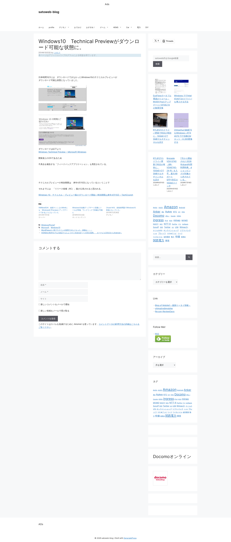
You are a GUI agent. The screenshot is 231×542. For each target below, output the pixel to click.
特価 (177, 236)
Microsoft (45, 227)
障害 (167, 240)
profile (51, 27)
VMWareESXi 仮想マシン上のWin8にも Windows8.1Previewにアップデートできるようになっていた (53, 210)
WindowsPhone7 (48, 225)
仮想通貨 (167, 237)
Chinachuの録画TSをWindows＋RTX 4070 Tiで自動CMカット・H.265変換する (183, 136)
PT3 (179, 224)
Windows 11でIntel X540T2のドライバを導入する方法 (183, 98)
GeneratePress (130, 538)
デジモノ (62, 27)
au (163, 211)
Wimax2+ (184, 227)
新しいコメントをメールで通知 (55, 304)
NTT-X (167, 224)
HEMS (115, 27)
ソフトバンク (185, 230)
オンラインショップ (171, 230)
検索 (158, 64)
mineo (176, 220)
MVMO (185, 220)
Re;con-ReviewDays (164, 311)
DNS (183, 212)
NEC (161, 224)
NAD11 (155, 224)
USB (176, 227)
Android (182, 207)
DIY (146, 27)
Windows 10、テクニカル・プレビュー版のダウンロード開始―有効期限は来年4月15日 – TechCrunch (85, 195)
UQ (173, 227)
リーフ (180, 233)
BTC (175, 212)
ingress (158, 220)
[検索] (189, 257)
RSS (157, 334)
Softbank (185, 224)
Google (173, 216)
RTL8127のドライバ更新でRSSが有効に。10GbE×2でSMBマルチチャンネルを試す (162, 136)
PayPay (174, 224)
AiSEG (161, 207)
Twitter (167, 227)
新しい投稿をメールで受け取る (55, 311)
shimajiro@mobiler (164, 308)
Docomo (158, 215)
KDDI (170, 220)
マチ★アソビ (171, 233)
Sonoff (156, 227)
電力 (139, 27)
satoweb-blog (48, 12)
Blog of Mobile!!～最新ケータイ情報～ (173, 305)
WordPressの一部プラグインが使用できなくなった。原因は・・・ (66, 230)
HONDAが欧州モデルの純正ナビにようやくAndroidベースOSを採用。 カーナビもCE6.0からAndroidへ (81, 233)
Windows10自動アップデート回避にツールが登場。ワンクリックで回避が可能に (87, 210)
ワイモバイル (157, 237)
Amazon (171, 207)
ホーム (41, 27)
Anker (156, 211)
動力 (172, 237)
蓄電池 (183, 237)
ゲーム (102, 27)
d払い (167, 216)
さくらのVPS (157, 230)
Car (127, 27)
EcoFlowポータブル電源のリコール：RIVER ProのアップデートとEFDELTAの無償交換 (162, 101)
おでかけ (77, 27)
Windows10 (55, 227)
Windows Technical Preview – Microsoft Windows (62, 152)
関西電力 (158, 240)
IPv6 (166, 220)
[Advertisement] (148, 15)
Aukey (168, 211)
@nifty (155, 207)
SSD (161, 227)
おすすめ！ (90, 27)
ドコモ (155, 233)
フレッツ (162, 233)
